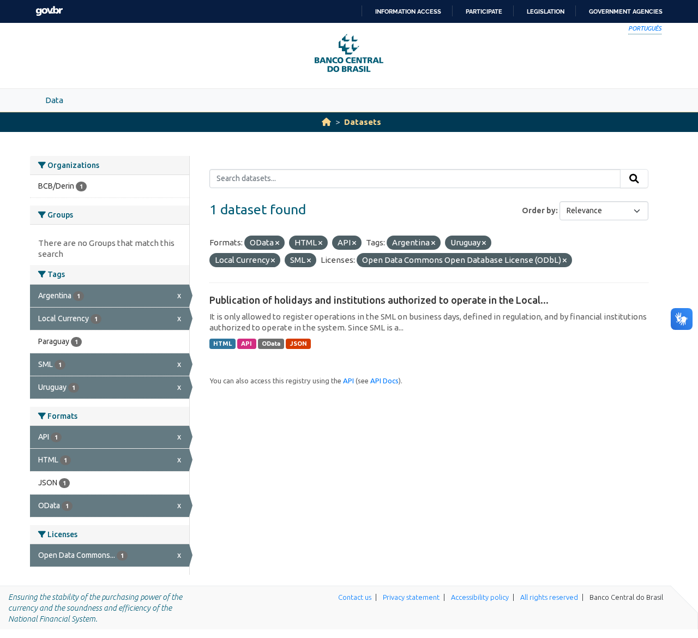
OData (271, 343)
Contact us (354, 597)
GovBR (49, 11)
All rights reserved (549, 597)
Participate (484, 11)
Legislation (545, 11)
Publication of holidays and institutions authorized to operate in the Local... (379, 299)
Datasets (362, 122)
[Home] (326, 122)
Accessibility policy (480, 597)
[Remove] (277, 243)
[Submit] (634, 179)
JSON (298, 343)
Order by (539, 210)
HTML (222, 343)
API (246, 343)
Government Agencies (626, 11)
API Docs (384, 380)
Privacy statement (411, 597)
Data (54, 100)
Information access (408, 11)
